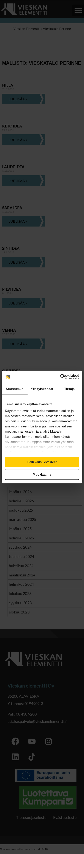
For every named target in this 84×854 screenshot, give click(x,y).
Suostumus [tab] (14, 388)
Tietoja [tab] (69, 388)
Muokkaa (39, 474)
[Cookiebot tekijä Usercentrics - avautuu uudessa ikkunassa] (60, 377)
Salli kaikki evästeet (42, 462)
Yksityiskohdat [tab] (42, 388)
